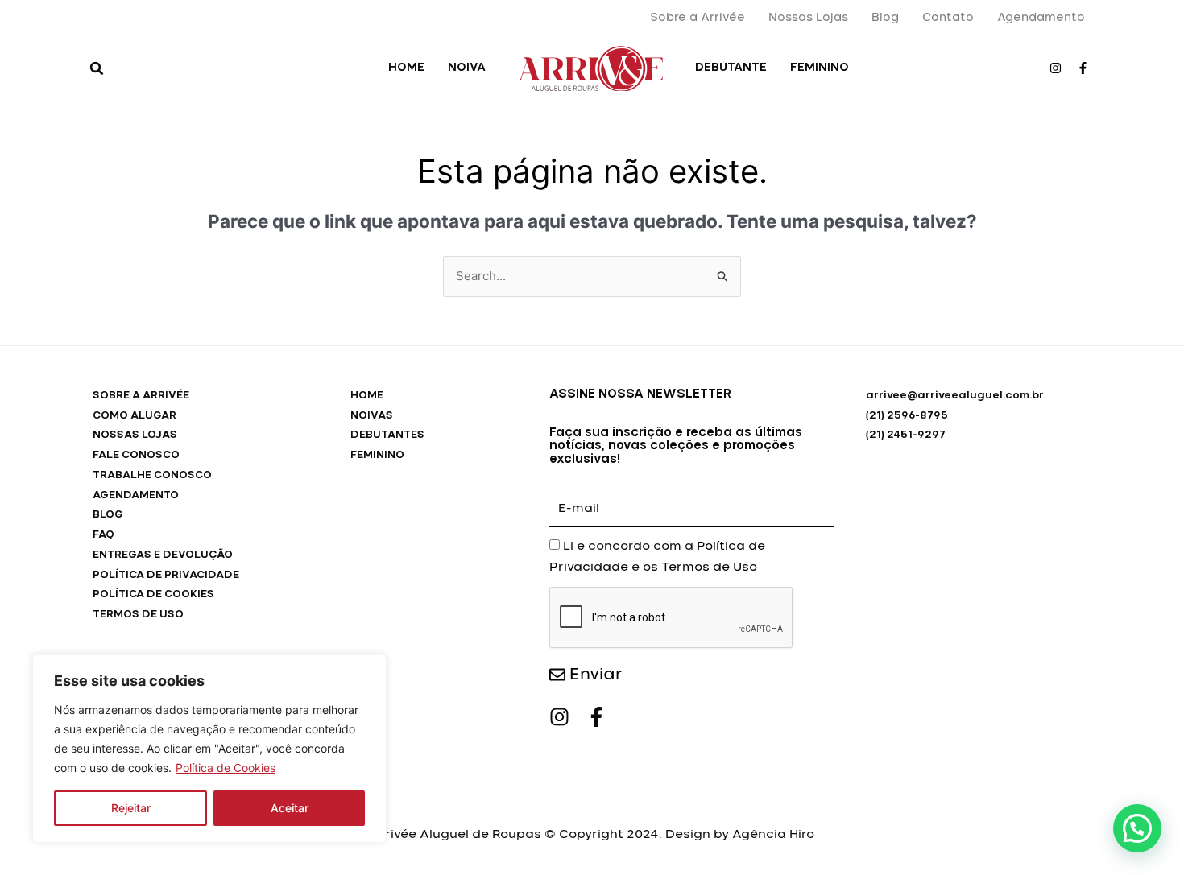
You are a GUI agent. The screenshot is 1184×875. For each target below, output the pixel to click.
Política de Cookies (225, 767)
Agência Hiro (773, 834)
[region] (209, 748)
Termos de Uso (709, 567)
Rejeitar (131, 808)
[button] (97, 68)
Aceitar (289, 808)
